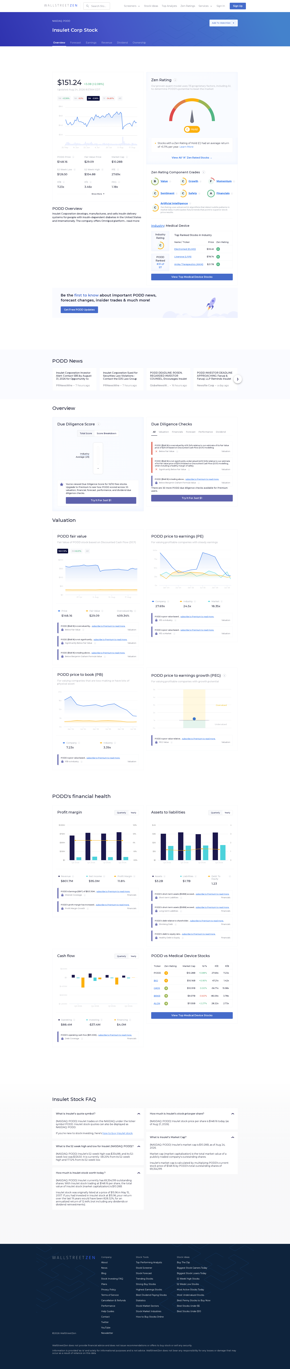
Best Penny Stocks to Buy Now (193, 1300)
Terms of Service (110, 1295)
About (104, 1262)
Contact (105, 1316)
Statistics (140, 1300)
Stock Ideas (151, 6)
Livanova (179, 256)
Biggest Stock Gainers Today (192, 1268)
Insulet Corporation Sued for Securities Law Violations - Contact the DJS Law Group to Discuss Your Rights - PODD (120, 375)
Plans (104, 1284)
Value (164, 181)
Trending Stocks (144, 1278)
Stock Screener (144, 1268)
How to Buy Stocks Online (150, 1316)
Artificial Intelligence (174, 203)
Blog (103, 1273)
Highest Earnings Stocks (149, 1289)
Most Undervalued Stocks (190, 1295)
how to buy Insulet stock (117, 1133)
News (104, 1268)
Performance (108, 1306)
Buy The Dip (183, 1262)
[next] (238, 379)
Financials (223, 193)
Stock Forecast (144, 1273)
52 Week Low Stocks (188, 1284)
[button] (98, 1113)
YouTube (105, 1327)
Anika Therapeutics (185, 264)
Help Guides (107, 1311)
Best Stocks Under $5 (188, 1306)
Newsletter (107, 1333)
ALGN (157, 1003)
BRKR (157, 995)
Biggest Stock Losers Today (191, 1273)
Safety (192, 193)
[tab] (59, 42)
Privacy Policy (108, 1289)
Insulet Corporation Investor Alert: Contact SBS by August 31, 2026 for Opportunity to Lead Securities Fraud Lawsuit (74, 375)
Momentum (224, 181)
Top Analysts (169, 6)
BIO (156, 980)
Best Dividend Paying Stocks (151, 1295)
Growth (193, 181)
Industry (157, 225)
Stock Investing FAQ (112, 1278)
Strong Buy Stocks (146, 1284)
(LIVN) (187, 256)
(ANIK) (199, 264)
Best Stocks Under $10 (189, 1311)
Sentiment (167, 193)
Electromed (180, 249)
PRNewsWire (64, 385)
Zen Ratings (187, 6)
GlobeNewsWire (159, 385)
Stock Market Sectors (147, 1306)
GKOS (157, 988)
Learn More (186, 146)
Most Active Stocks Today (190, 1289)
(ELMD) (191, 249)
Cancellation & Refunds (113, 1300)
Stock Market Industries (148, 1311)
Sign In (221, 6)
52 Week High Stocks (188, 1278)
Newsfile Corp (205, 385)
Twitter (105, 1322)
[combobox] (96, 6)
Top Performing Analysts (149, 1262)
